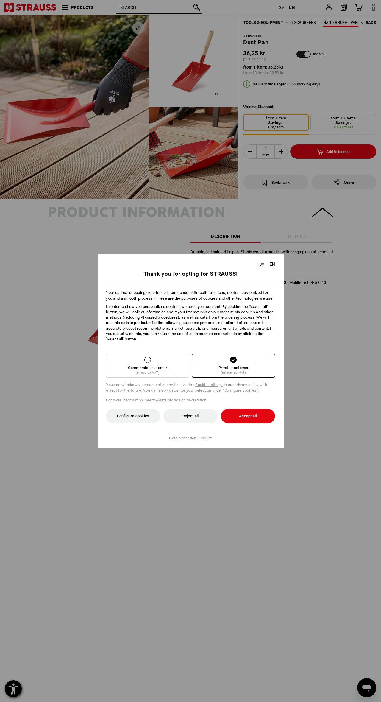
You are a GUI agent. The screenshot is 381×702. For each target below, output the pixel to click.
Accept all (248, 416)
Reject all (190, 416)
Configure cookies (133, 416)
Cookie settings (209, 384)
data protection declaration (182, 400)
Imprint (205, 438)
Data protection (182, 438)
